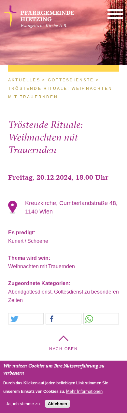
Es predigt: (22, 232)
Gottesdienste (71, 80)
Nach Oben (63, 349)
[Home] (39, 28)
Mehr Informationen (84, 391)
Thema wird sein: (29, 258)
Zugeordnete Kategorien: (40, 283)
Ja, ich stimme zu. (23, 403)
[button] (115, 14)
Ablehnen (57, 403)
